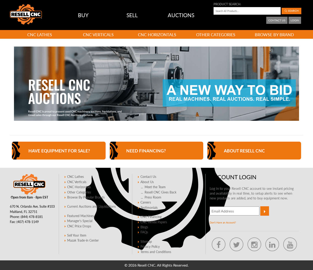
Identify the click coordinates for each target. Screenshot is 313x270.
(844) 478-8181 (32, 216)
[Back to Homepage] (26, 14)
